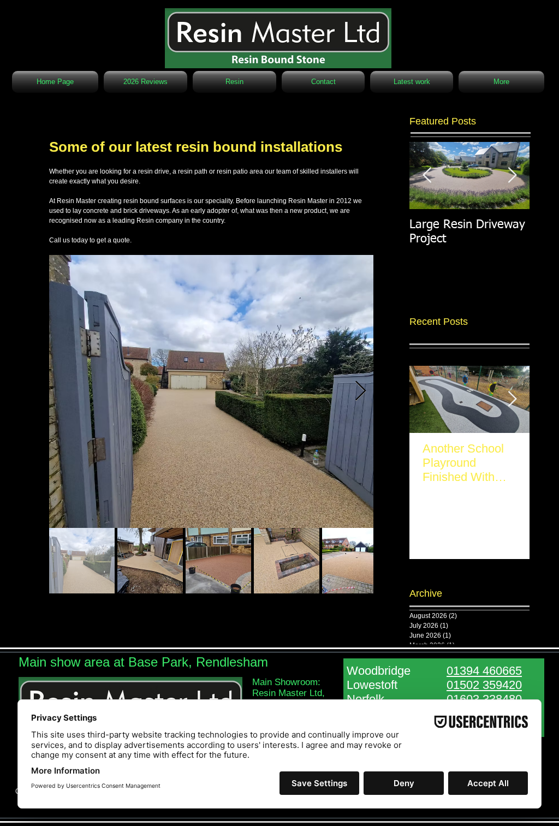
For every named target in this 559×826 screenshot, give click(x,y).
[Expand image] (211, 391)
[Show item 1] (82, 560)
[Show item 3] (218, 560)
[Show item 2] (150, 560)
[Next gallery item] (360, 391)
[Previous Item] (427, 175)
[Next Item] (512, 175)
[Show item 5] (355, 560)
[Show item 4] (286, 560)
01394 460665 (484, 671)
